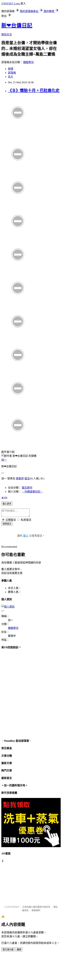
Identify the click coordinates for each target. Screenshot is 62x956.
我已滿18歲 (8, 949)
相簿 (10, 68)
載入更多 (7, 504)
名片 (10, 76)
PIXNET (15, 907)
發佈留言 (7, 524)
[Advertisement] (17, 882)
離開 (19, 949)
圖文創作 (27, 487)
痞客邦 (20, 478)
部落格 (12, 72)
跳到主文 (6, 34)
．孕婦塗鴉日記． (32, 491)
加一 (4, 459)
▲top (4, 497)
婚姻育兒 (28, 62)
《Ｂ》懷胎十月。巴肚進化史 (34, 90)
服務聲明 (36, 910)
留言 (27, 478)
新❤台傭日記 (16, 25)
